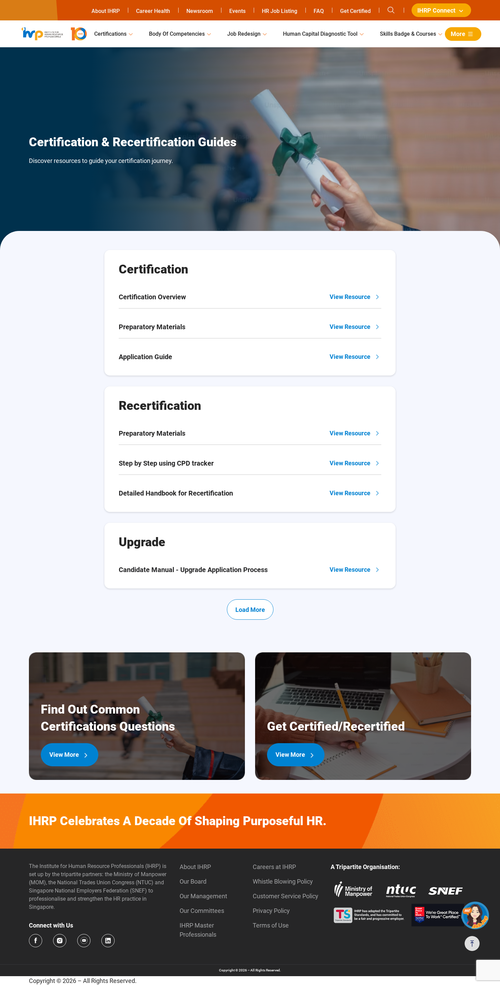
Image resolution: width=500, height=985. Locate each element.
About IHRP (105, 11)
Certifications (110, 34)
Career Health (153, 11)
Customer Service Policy (285, 896)
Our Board (193, 881)
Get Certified (355, 11)
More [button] (458, 33)
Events (237, 11)
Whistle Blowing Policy (283, 881)
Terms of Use (271, 925)
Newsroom (199, 11)
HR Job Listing (279, 11)
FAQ (319, 11)
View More (64, 754)
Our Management (203, 896)
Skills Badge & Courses (408, 34)
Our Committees (202, 910)
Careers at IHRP (274, 866)
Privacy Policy (271, 910)
